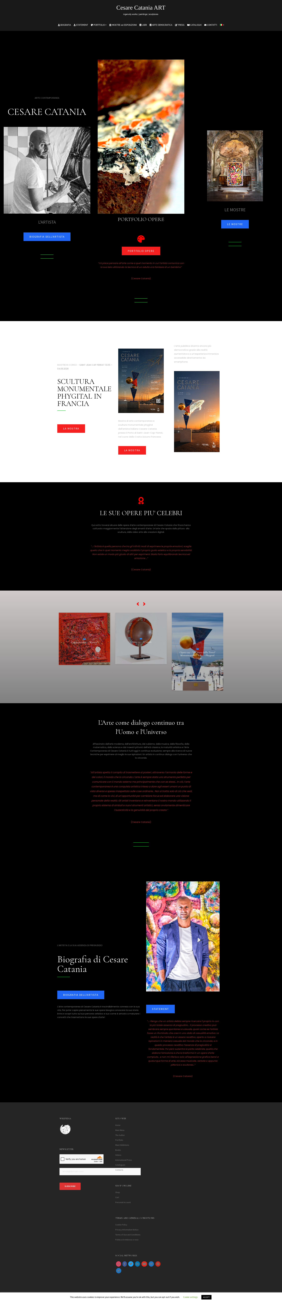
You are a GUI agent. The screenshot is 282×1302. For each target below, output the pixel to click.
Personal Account (123, 1202)
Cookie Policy (121, 1224)
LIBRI (144, 25)
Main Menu (119, 1130)
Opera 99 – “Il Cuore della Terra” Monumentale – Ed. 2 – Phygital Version (84, 655)
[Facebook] (124, 1264)
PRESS (180, 25)
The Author (120, 1135)
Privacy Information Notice (127, 1229)
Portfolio (119, 1140)
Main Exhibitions (122, 1145)
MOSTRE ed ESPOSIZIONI (124, 25)
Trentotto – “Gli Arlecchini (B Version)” (197, 634)
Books (118, 1150)
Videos (118, 1155)
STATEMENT (81, 25)
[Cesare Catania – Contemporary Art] (141, 11)
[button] (138, 603)
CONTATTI (211, 25)
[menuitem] (222, 25)
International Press (123, 1160)
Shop (117, 1192)
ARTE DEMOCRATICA (161, 25)
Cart (117, 1197)
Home (117, 1125)
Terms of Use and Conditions (127, 1234)
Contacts (119, 1170)
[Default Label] (137, 1264)
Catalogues (120, 1165)
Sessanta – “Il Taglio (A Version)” (140, 647)
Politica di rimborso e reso (127, 1239)
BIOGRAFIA (65, 25)
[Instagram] (118, 1264)
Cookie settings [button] (190, 1297)
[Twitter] (130, 1264)
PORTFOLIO (99, 25)
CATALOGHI (196, 25)
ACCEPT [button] (206, 1297)
